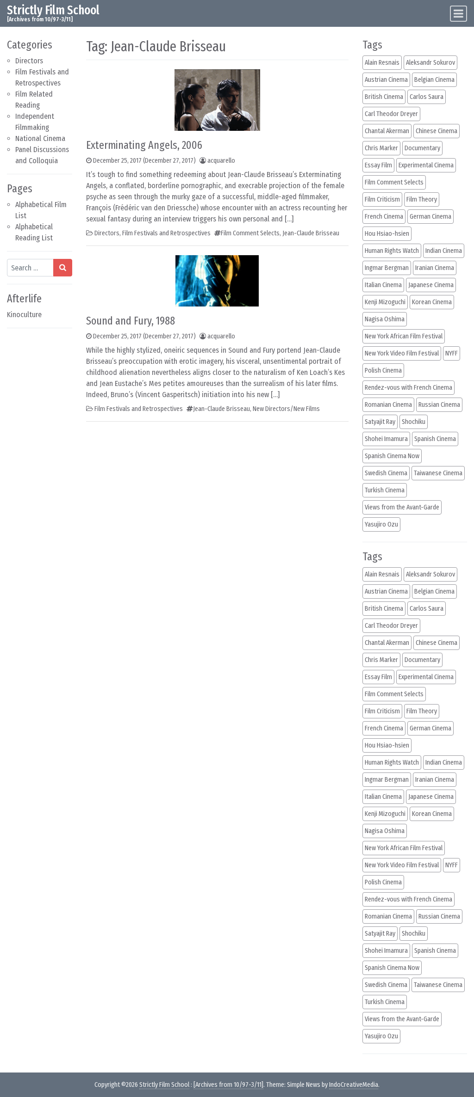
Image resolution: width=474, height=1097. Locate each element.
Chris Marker (381, 148)
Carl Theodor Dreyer (391, 114)
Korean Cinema (432, 302)
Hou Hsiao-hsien (387, 234)
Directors (29, 60)
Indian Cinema (443, 251)
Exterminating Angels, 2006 (144, 145)
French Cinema (384, 217)
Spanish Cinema (435, 439)
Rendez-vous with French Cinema (408, 388)
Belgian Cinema (434, 80)
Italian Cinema (383, 285)
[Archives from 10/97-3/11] (228, 1085)
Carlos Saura (426, 97)
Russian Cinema (439, 405)
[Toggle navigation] (458, 14)
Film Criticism (382, 199)
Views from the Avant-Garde (402, 507)
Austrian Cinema (386, 80)
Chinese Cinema (436, 131)
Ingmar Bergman (387, 268)
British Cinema (384, 97)
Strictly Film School (53, 10)
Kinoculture (24, 314)
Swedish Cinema (386, 473)
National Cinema (40, 138)
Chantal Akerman (387, 131)
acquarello (221, 161)
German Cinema (430, 217)
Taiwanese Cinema (438, 473)
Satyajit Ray (380, 422)
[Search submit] (62, 267)
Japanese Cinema (431, 285)
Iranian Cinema (434, 268)
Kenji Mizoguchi (385, 302)
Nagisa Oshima (385, 319)
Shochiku (413, 422)
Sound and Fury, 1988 (130, 320)
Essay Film (378, 165)
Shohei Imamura (386, 439)
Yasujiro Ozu (381, 524)
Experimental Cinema (426, 165)
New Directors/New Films (286, 409)
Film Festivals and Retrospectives (166, 233)
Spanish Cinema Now (392, 456)
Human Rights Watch (392, 251)
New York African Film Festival (404, 336)
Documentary (422, 148)
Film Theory (421, 199)
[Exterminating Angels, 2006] (217, 99)
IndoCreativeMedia (353, 1085)
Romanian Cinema (388, 405)
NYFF (451, 353)
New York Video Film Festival (402, 353)
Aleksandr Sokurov (430, 63)
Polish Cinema (383, 370)
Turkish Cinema (385, 490)
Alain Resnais (382, 63)
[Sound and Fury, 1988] (217, 280)
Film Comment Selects (250, 233)
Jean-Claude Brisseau (310, 233)
